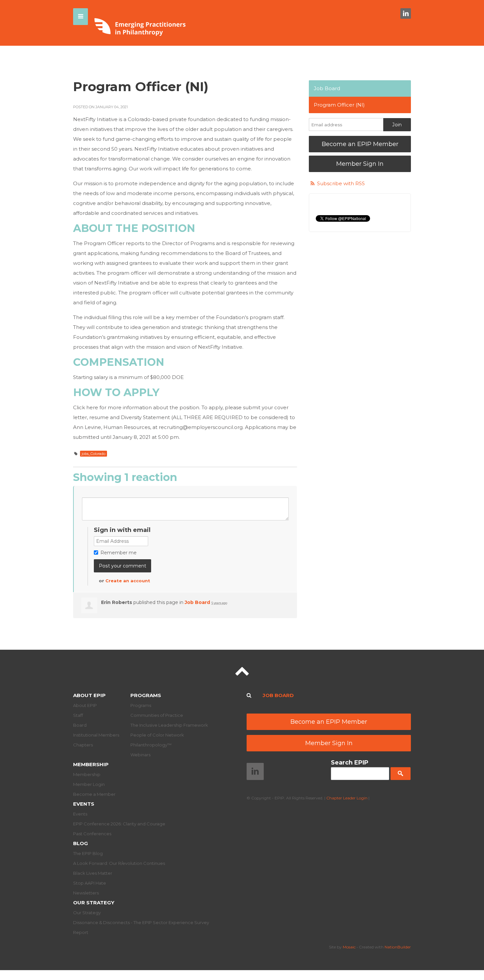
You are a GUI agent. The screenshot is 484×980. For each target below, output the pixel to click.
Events (83, 804)
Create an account (127, 580)
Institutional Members (96, 735)
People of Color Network (157, 735)
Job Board (197, 602)
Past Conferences (92, 833)
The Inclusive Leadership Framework (169, 725)
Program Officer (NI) (339, 105)
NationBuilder (398, 946)
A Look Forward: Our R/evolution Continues (119, 863)
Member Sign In (360, 163)
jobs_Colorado (93, 453)
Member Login (89, 784)
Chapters (83, 744)
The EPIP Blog (88, 853)
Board (80, 725)
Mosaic (349, 946)
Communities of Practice (156, 715)
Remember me (118, 553)
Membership (91, 764)
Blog (80, 843)
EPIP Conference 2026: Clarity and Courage (119, 823)
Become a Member (94, 794)
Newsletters (86, 892)
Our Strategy (93, 902)
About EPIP (89, 695)
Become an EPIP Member (360, 144)
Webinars (140, 754)
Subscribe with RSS (341, 183)
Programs (145, 695)
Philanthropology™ (151, 744)
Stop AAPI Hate (89, 883)
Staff (78, 715)
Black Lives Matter (92, 873)
